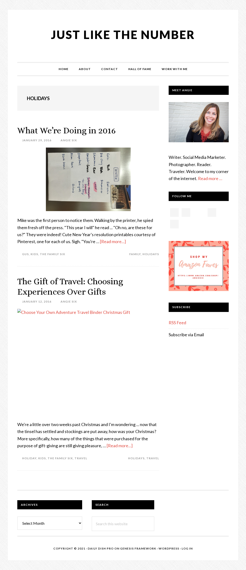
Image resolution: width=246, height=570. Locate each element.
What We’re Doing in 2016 (66, 130)
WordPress (169, 548)
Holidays (150, 254)
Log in (187, 548)
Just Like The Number (123, 34)
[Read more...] (113, 241)
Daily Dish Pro (101, 548)
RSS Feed (177, 322)
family (135, 254)
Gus (25, 254)
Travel (80, 458)
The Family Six (52, 254)
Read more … (210, 178)
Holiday (29, 458)
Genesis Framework (138, 548)
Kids (34, 254)
